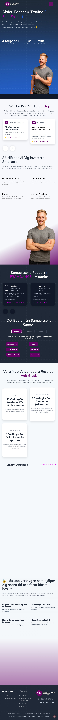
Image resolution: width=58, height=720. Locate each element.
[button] (5, 148)
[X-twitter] (38, 702)
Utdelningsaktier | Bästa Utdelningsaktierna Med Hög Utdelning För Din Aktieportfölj (14, 515)
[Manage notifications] (54, 716)
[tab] (16, 331)
